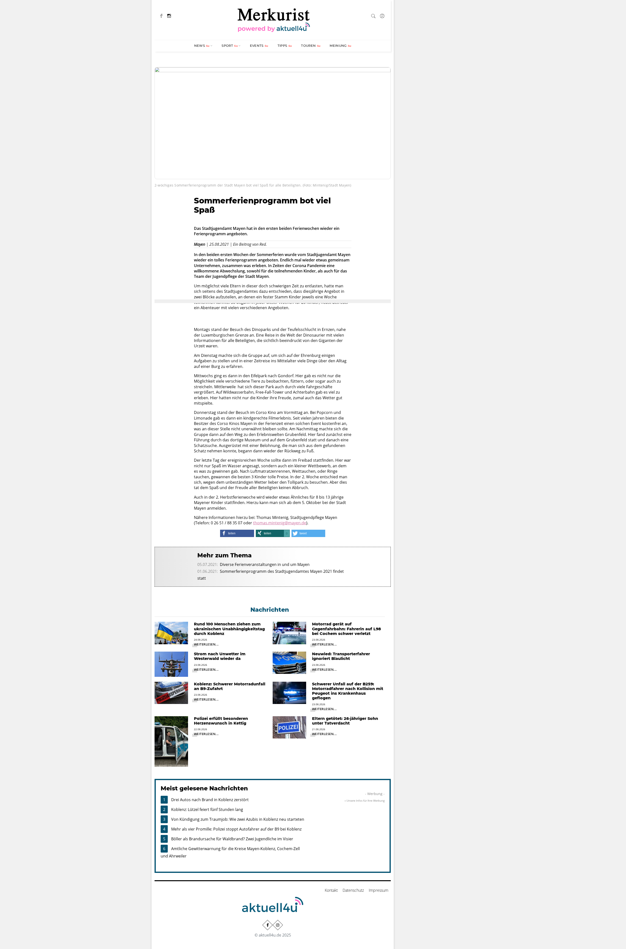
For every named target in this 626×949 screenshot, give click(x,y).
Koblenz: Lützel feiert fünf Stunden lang (207, 809)
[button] (237, 533)
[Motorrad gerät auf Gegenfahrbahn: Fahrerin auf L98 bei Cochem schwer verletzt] (289, 632)
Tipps (285, 45)
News (202, 45)
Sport (230, 45)
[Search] (373, 15)
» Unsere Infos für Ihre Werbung (365, 800)
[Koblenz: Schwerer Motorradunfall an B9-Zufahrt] (171, 692)
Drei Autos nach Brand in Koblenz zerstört (210, 799)
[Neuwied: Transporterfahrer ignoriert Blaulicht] (289, 662)
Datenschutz (353, 890)
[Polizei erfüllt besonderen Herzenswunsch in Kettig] (171, 741)
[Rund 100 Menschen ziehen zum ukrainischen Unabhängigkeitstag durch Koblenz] (171, 632)
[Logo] (274, 19)
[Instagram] (169, 15)
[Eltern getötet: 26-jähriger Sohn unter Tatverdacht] (289, 727)
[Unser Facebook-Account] (267, 925)
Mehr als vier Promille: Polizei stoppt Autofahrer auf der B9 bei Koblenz (236, 829)
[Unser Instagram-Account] (278, 925)
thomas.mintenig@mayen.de (279, 523)
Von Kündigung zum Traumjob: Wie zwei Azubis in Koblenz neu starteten (237, 819)
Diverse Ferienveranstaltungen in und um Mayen (265, 564)
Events (259, 45)
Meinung (340, 45)
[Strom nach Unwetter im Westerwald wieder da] (171, 664)
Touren (310, 45)
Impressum (378, 890)
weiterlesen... (206, 644)
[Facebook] (161, 15)
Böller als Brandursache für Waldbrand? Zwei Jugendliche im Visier (232, 839)
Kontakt (331, 890)
